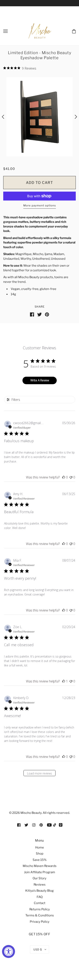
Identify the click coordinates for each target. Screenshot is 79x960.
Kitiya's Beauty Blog (39, 890)
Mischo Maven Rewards (40, 866)
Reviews (40, 884)
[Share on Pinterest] (47, 314)
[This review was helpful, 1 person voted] (63, 681)
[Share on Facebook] (32, 314)
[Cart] (74, 31)
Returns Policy (39, 909)
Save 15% (40, 860)
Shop (39, 853)
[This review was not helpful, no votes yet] (70, 477)
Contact (39, 903)
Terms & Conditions (39, 915)
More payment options (39, 205)
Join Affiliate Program (39, 872)
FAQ (40, 897)
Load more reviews (39, 773)
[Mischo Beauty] (55, 826)
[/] (40, 30)
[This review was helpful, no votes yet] (63, 477)
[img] (18, 825)
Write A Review (39, 380)
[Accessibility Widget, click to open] (8, 951)
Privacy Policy (39, 922)
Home (39, 847)
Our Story (39, 878)
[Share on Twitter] (39, 314)
